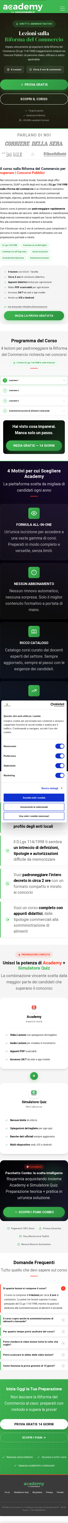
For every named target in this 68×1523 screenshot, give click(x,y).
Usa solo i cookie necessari (34, 816)
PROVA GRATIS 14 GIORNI (34, 1424)
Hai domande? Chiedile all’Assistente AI (27, 307)
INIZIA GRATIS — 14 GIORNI (34, 445)
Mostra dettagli (49, 788)
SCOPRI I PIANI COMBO (36, 1212)
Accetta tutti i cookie (34, 797)
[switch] (59, 756)
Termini (59, 1492)
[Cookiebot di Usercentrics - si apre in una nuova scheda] (50, 705)
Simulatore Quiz (21, 1492)
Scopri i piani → (34, 1437)
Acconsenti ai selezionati (34, 806)
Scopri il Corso (34, 99)
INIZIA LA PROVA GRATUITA (34, 315)
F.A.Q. (7, 1492)
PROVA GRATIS (36, 85)
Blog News (37, 1492)
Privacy (49, 1492)
